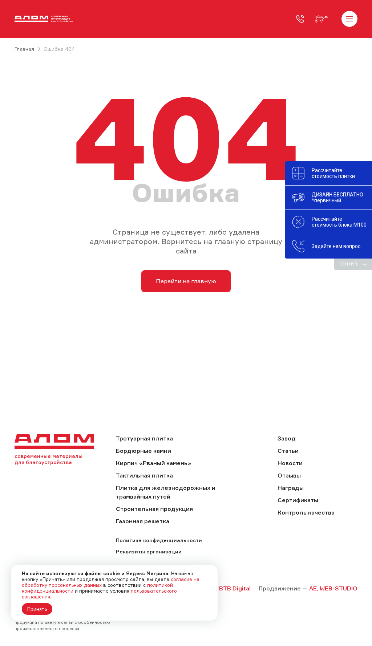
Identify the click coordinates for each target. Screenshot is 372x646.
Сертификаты (298, 500)
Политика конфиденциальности (159, 540)
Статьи (288, 450)
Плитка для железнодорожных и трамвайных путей (165, 492)
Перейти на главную (186, 281)
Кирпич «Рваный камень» (153, 463)
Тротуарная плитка (144, 438)
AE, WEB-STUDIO (333, 588)
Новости (290, 463)
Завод (287, 438)
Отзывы (289, 475)
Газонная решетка (142, 521)
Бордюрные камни (143, 450)
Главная (24, 49)
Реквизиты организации (149, 551)
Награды (291, 487)
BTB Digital (235, 588)
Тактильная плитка (144, 475)
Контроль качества (306, 512)
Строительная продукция (154, 508)
